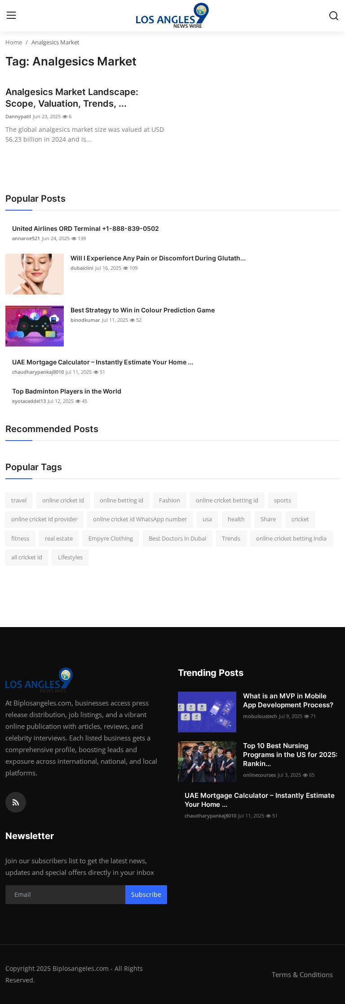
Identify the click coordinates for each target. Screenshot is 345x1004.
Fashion (169, 500)
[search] (334, 16)
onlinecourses (259, 774)
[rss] (15, 802)
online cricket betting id (227, 500)
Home (13, 42)
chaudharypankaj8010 (38, 371)
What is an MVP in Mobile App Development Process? (288, 700)
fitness (20, 538)
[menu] (11, 16)
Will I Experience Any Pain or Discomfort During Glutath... (158, 258)
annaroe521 (26, 238)
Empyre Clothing (110, 538)
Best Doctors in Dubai (177, 538)
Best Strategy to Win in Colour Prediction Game (143, 310)
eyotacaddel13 (29, 401)
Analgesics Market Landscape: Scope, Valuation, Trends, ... (71, 98)
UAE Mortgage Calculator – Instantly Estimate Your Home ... (102, 362)
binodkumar (85, 319)
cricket (300, 519)
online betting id (121, 500)
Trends (231, 538)
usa (207, 519)
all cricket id (26, 557)
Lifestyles (70, 557)
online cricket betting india (291, 538)
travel (19, 500)
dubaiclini (82, 267)
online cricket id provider (44, 519)
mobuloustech (260, 716)
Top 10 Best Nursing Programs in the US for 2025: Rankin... (290, 754)
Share (268, 519)
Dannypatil (18, 116)
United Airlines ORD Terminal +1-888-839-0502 (85, 228)
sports (282, 500)
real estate (59, 538)
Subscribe (146, 894)
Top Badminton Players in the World (66, 391)
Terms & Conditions (302, 974)
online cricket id (63, 500)
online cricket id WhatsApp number (140, 519)
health (236, 519)
